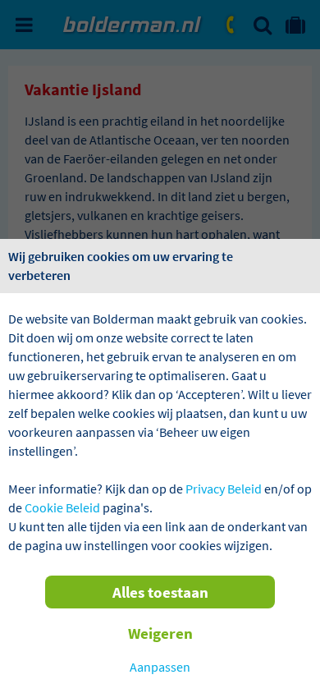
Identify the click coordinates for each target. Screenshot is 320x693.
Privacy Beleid (223, 488)
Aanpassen (160, 667)
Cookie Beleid (62, 507)
